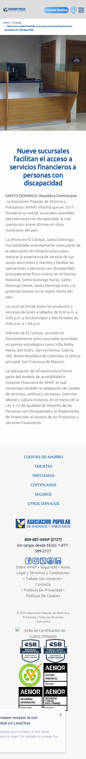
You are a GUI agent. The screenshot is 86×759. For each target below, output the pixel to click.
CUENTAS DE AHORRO (43, 457)
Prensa (17, 22)
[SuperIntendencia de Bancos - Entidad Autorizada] (31, 650)
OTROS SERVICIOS (43, 503)
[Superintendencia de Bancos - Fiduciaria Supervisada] (55, 650)
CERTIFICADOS (43, 485)
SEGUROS (43, 494)
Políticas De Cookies (43, 596)
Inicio (6, 22)
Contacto (43, 584)
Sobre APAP (26, 567)
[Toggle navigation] (81, 9)
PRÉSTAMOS (43, 475)
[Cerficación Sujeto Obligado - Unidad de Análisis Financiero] (43, 633)
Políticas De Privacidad (43, 590)
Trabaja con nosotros (43, 578)
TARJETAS (43, 466)
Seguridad (48, 567)
